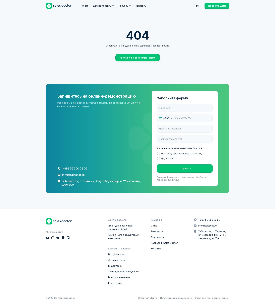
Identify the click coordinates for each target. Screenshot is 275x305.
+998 (66, 168)
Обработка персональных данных (212, 298)
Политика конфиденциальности (176, 298)
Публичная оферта (147, 298)
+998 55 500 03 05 (209, 219)
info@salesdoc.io (73, 175)
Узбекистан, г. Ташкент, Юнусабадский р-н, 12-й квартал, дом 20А (212, 235)
